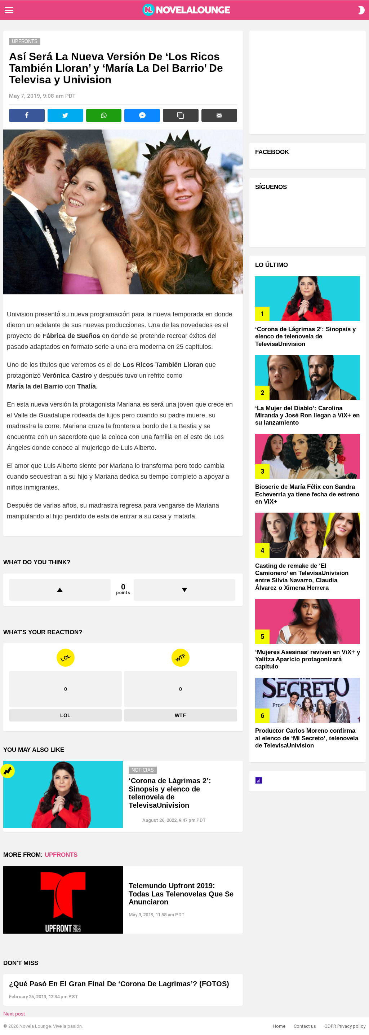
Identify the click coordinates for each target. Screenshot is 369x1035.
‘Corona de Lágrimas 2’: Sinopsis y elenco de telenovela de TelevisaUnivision (170, 793)
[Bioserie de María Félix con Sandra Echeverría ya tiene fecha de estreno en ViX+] (307, 456)
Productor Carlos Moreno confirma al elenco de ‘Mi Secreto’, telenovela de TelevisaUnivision (306, 738)
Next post (14, 1014)
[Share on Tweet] (65, 115)
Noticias (143, 770)
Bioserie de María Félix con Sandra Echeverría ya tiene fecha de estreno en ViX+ (307, 494)
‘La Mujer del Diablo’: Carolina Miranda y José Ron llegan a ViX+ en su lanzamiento (307, 415)
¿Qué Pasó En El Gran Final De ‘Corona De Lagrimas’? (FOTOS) (119, 984)
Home (279, 1026)
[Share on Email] (219, 115)
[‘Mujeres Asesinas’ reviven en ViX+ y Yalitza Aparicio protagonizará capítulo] (307, 621)
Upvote (60, 590)
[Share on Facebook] (27, 115)
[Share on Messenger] (142, 115)
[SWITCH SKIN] (361, 10)
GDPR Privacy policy (344, 1026)
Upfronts (61, 854)
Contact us (305, 1026)
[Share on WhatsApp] (104, 115)
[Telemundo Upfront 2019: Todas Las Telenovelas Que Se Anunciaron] (63, 900)
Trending (7, 771)
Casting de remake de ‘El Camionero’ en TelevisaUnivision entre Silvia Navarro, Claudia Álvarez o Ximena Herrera (301, 576)
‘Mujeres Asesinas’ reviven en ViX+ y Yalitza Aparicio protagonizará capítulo (307, 659)
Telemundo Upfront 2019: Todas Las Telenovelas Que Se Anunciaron (181, 894)
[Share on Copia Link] (181, 115)
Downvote (184, 590)
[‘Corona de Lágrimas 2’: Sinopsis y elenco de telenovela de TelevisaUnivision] (63, 794)
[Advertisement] (309, 81)
